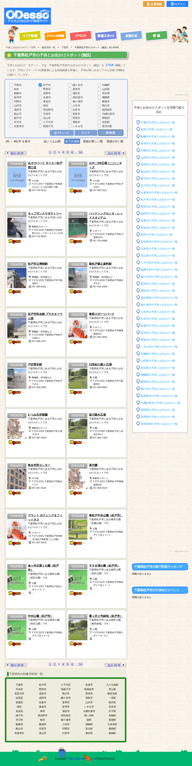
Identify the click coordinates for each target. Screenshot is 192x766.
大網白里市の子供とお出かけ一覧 (160, 402)
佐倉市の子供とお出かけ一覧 (158, 220)
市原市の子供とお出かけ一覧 (158, 248)
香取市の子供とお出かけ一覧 (158, 339)
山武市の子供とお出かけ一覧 (158, 157)
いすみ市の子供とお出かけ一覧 (159, 346)
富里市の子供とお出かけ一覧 (158, 325)
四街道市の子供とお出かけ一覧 (159, 297)
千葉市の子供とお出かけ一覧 (158, 122)
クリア (86, 132)
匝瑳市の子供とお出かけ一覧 (158, 332)
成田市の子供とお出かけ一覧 (158, 213)
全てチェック (61, 132)
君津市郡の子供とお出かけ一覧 (159, 423)
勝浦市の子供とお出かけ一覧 (158, 381)
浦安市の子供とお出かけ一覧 (158, 290)
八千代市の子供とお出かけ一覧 (159, 262)
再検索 (111, 132)
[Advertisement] (120, 16)
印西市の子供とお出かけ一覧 (158, 150)
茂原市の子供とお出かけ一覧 (158, 164)
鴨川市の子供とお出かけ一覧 (158, 388)
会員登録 (156, 4)
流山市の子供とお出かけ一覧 (158, 255)
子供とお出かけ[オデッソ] (80, 758)
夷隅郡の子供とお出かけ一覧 (158, 374)
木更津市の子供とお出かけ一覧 (159, 192)
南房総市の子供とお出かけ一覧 (159, 395)
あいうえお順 (52, 141)
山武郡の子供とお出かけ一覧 (158, 360)
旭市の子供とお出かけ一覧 (156, 234)
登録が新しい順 (93, 141)
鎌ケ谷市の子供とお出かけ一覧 (159, 276)
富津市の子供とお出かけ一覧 (158, 143)
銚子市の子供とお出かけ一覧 (158, 178)
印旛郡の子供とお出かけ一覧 (158, 353)
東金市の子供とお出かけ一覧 (158, 227)
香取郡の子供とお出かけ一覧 (158, 409)
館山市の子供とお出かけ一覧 (158, 171)
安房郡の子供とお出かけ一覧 (158, 416)
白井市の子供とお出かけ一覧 (158, 318)
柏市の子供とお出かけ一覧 (156, 129)
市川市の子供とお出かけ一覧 (158, 185)
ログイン (179, 4)
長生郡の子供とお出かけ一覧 (158, 367)
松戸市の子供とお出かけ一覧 (158, 199)
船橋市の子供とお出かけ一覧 (158, 136)
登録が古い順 (115, 141)
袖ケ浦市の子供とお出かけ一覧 (159, 304)
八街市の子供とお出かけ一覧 (158, 311)
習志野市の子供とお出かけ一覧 (159, 241)
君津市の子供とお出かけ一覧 (158, 283)
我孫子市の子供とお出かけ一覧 (159, 269)
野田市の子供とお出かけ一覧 (158, 206)
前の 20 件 (17, 153)
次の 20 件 (114, 153)
